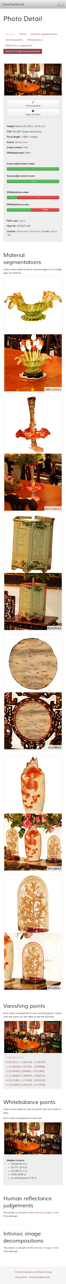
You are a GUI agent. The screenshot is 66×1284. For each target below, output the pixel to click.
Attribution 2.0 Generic (28, 231)
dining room (21, 142)
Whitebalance (35, 39)
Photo (23, 34)
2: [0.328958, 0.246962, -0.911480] (25, 1071)
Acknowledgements (39, 1277)
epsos (22, 220)
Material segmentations (44, 34)
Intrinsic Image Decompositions (22, 51)
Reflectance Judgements (18, 45)
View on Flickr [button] (33, 114)
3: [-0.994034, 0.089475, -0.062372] (25, 1075)
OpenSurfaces (13, 4)
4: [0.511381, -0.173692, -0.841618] (25, 1080)
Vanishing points (14, 39)
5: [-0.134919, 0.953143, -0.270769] (25, 1084)
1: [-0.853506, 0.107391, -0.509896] (25, 1066)
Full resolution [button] (33, 105)
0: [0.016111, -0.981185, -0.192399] (25, 1062)
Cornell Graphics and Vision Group (33, 1272)
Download (21, 1277)
